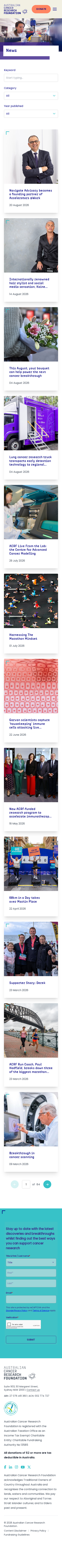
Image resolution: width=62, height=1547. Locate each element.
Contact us (33, 1390)
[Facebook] (5, 1467)
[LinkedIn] (10, 1467)
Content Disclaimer (15, 1530)
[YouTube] (23, 1467)
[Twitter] (29, 1467)
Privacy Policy (38, 1530)
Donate (41, 9)
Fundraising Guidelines (17, 1534)
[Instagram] (16, 1467)
